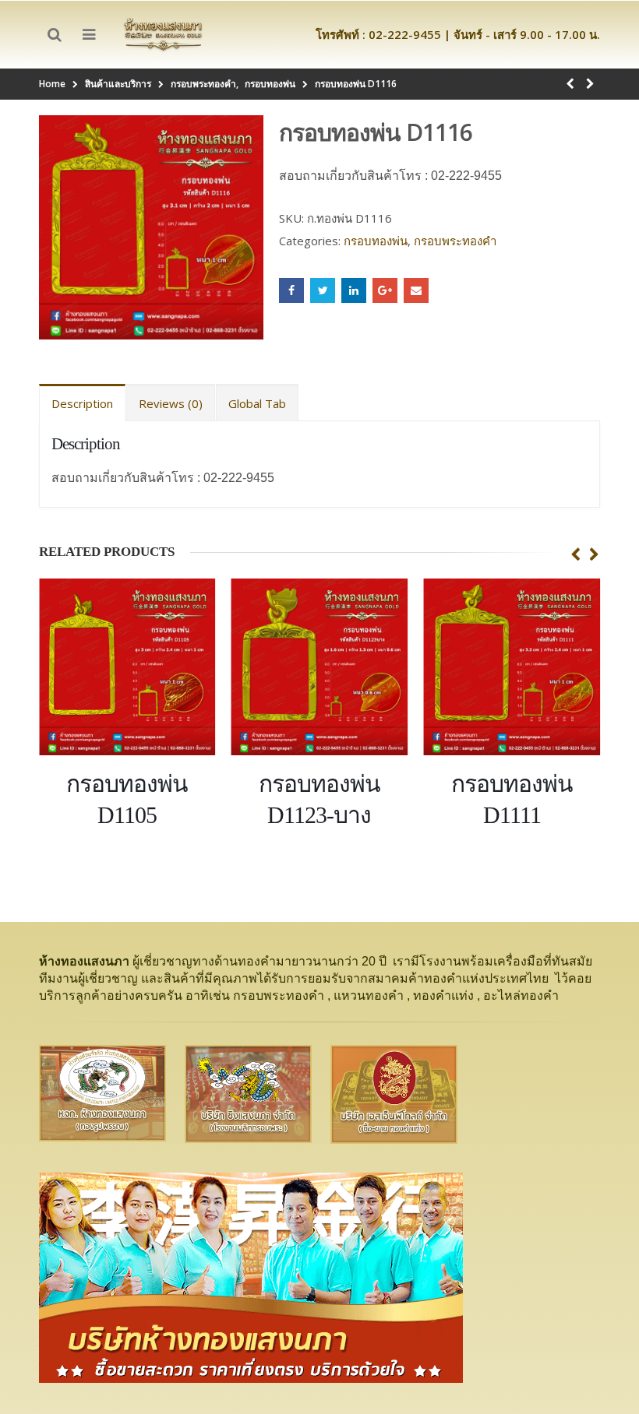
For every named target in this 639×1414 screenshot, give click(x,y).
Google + (384, 290)
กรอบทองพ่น (376, 240)
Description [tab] (82, 403)
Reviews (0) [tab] (171, 403)
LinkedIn (353, 290)
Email (416, 290)
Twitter (322, 290)
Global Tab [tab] (257, 403)
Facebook (291, 290)
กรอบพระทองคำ (455, 240)
